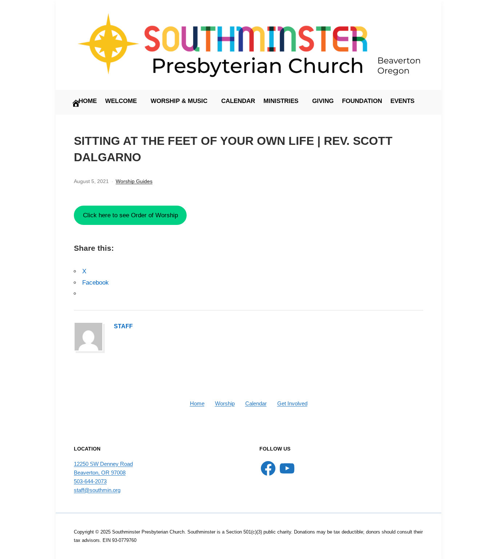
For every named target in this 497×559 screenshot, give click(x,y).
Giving (323, 101)
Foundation (362, 101)
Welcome (121, 101)
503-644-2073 (90, 481)
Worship (225, 403)
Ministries (280, 101)
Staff (123, 326)
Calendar (238, 101)
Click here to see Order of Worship (130, 215)
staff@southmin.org (97, 490)
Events (402, 101)
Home (197, 403)
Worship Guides (134, 181)
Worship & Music (179, 101)
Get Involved (292, 403)
